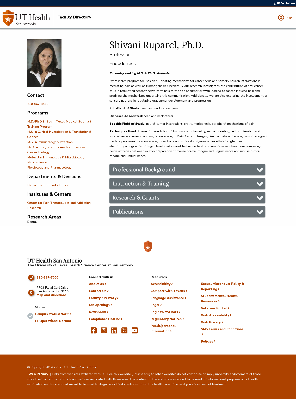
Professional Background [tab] (143, 169)
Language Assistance (167, 298)
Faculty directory (102, 298)
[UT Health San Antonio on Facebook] (94, 332)
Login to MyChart (164, 312)
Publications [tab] (128, 211)
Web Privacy (211, 322)
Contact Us (97, 291)
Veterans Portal (214, 308)
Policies (207, 341)
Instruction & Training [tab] (140, 183)
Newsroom (97, 312)
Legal (155, 305)
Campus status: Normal (54, 314)
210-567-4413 (37, 104)
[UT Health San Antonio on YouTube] (135, 332)
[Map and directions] (31, 293)
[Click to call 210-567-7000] (31, 278)
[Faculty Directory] (28, 18)
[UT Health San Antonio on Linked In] (114, 332)
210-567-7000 (47, 278)
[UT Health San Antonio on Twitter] (124, 332)
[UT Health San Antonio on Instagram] (104, 332)
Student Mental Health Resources (219, 299)
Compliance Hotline (104, 319)
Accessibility (160, 284)
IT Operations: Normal (53, 321)
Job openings (99, 305)
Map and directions (51, 295)
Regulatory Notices (166, 319)
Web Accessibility (215, 315)
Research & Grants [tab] (135, 197)
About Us (96, 284)
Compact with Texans (168, 291)
